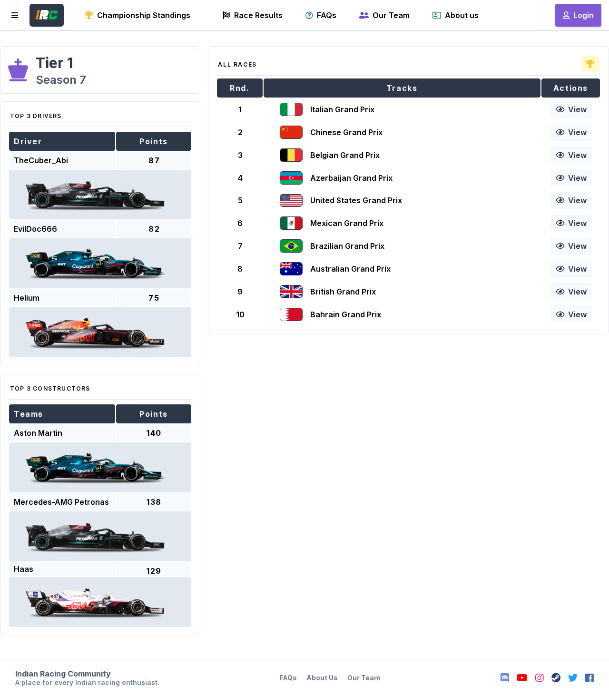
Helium (26, 298)
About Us (322, 678)
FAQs (288, 678)
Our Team (364, 678)
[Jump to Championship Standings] (590, 63)
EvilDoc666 (35, 229)
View (577, 109)
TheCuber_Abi (41, 160)
